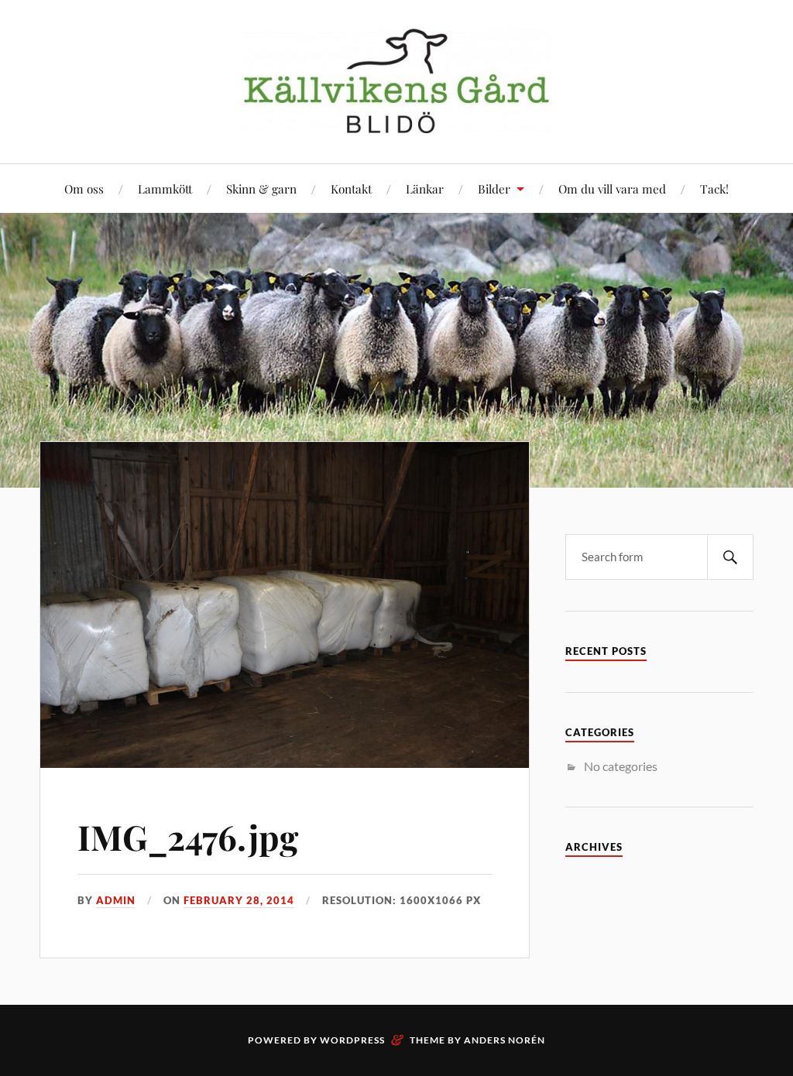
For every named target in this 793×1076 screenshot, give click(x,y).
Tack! (714, 188)
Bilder (494, 188)
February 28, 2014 (239, 900)
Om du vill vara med (612, 188)
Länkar (425, 188)
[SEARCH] (730, 557)
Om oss (84, 188)
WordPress (352, 1040)
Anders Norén (504, 1040)
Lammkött (165, 188)
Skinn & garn (261, 188)
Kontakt (351, 188)
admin (116, 900)
